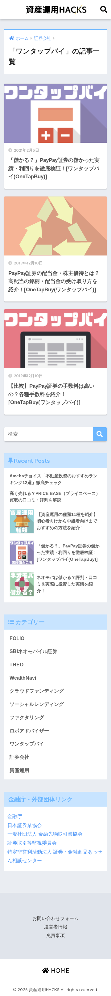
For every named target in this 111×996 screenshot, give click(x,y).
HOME (59, 970)
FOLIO (17, 638)
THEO (16, 664)
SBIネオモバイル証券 (33, 651)
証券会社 (19, 757)
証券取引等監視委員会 (32, 843)
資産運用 (19, 770)
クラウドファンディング (37, 691)
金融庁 (14, 816)
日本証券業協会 (24, 825)
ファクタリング (27, 717)
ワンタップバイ (27, 743)
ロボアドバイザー (29, 730)
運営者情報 (55, 926)
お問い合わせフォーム (55, 918)
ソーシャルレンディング (37, 704)
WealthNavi (23, 678)
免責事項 (55, 935)
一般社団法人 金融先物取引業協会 (45, 834)
